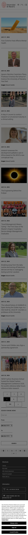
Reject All (14, 527)
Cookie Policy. (5, 520)
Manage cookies (14, 523)
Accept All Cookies (14, 532)
